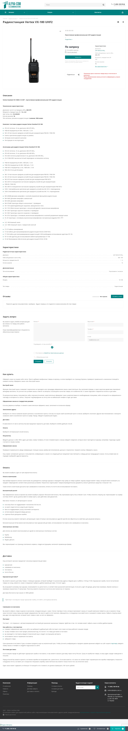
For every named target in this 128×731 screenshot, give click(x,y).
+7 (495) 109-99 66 (119, 4)
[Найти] (103, 5)
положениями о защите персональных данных (95, 712)
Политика (6, 694)
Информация (32, 683)
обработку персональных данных (54, 353)
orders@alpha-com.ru (114, 690)
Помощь (30, 686)
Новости (5, 689)
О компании (7, 686)
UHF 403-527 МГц (100, 50)
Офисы (5, 691)
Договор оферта (32, 689)
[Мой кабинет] (122, 12)
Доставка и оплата (33, 691)
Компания (6, 683)
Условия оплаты (57, 686)
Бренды (54, 691)
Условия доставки (57, 689)
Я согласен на (50, 353)
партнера (114, 643)
